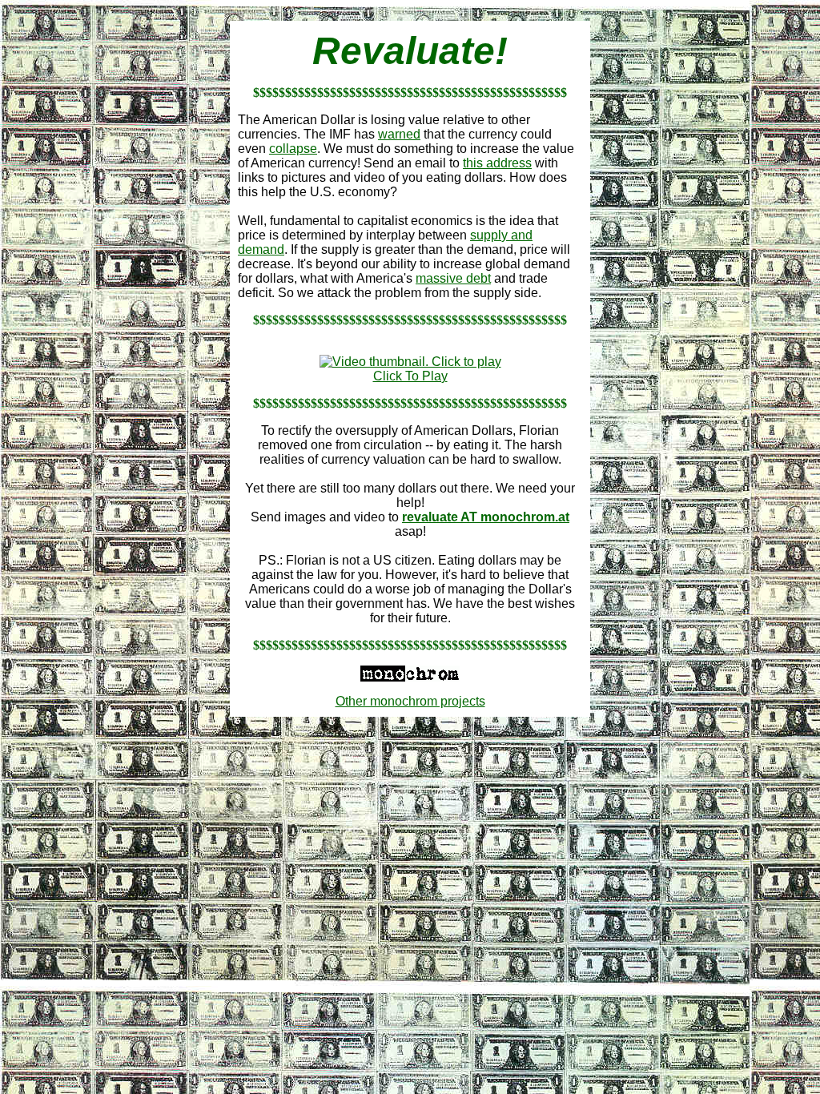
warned (399, 134)
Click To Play (410, 376)
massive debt (453, 278)
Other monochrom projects (410, 701)
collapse (293, 148)
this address (497, 163)
